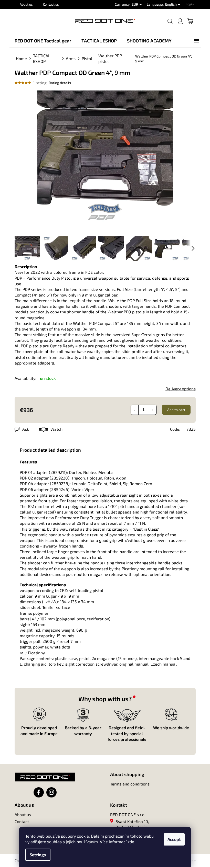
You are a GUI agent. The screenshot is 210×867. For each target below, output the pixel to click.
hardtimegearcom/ (51, 792)
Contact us (51, 4)
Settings (38, 854)
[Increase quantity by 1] (152, 410)
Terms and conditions (130, 783)
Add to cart (176, 409)
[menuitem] (42, 41)
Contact (22, 821)
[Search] (170, 21)
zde (131, 841)
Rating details (60, 83)
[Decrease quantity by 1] (135, 410)
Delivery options (180, 388)
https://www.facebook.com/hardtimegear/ (39, 792)
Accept (174, 839)
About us (26, 4)
